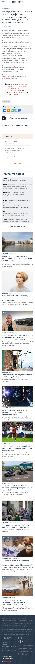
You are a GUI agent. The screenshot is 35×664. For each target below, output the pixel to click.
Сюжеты (8, 136)
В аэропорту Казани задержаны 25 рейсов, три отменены (16, 201)
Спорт (4, 443)
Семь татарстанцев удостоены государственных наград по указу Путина (16, 220)
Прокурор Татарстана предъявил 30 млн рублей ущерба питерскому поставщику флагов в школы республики (17, 340)
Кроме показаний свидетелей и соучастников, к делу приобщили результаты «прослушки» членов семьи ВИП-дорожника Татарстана (17, 566)
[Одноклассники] (8, 110)
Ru (19, 641)
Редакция (5, 642)
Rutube (7, 94)
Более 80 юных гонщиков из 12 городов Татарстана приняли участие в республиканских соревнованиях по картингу (17, 491)
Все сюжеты (18, 164)
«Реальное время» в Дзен (18, 118)
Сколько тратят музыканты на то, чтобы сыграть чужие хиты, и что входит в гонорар (17, 414)
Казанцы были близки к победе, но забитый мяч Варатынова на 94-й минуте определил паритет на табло (17, 451)
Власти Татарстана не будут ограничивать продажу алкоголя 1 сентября (14, 194)
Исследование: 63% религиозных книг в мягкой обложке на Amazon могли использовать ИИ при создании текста (17, 186)
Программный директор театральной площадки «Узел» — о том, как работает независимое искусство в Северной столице (17, 301)
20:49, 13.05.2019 (6, 26)
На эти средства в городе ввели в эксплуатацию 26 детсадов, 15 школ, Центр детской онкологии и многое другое (17, 261)
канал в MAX (9, 88)
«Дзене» (15, 94)
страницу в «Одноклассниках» (15, 89)
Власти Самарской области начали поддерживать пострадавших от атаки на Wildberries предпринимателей (16, 213)
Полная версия (7, 656)
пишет (12, 62)
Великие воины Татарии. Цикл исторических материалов (15, 150)
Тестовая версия (7, 658)
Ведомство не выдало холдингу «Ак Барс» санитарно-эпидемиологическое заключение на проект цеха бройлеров (17, 605)
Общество (6, 9)
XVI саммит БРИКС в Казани (14, 143)
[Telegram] (15, 110)
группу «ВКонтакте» (17, 86)
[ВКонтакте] (4, 110)
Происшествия (6, 558)
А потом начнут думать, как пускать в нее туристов (17, 378)
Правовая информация (9, 646)
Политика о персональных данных (9, 649)
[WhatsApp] (12, 110)
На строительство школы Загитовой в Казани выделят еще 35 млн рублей (17, 180)
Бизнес (4, 332)
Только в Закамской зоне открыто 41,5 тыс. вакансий (16, 528)
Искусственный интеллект (13, 158)
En (22, 641)
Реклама (4, 644)
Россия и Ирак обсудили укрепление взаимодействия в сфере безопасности (17, 207)
